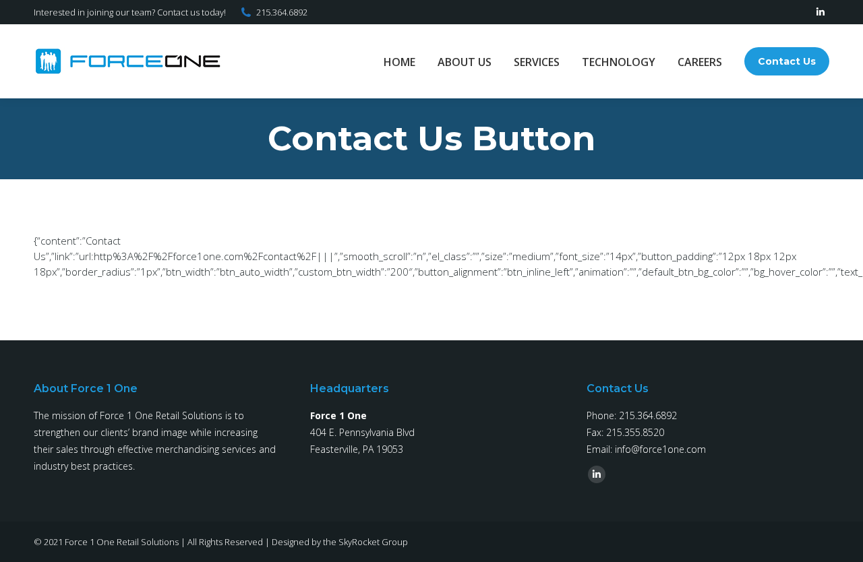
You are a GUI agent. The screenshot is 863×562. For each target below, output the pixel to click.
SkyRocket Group (373, 542)
